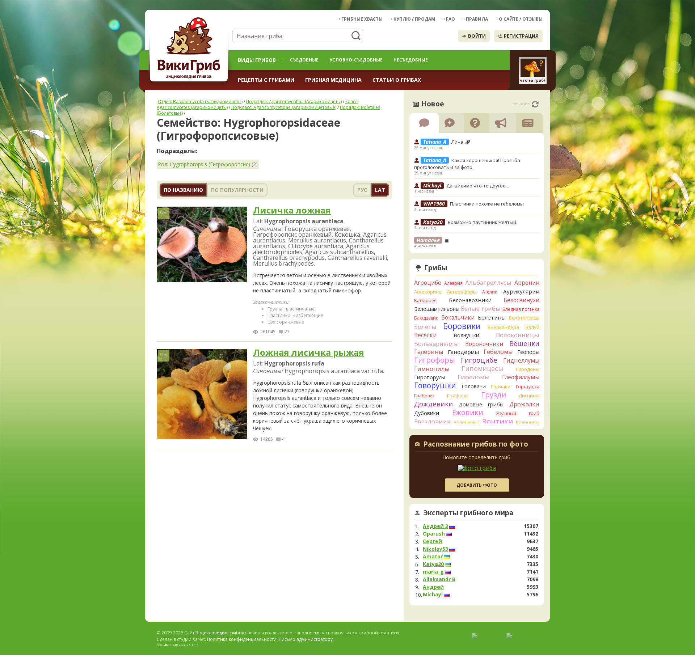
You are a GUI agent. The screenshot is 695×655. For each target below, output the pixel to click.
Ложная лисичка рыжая (308, 352)
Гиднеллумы (521, 360)
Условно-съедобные (356, 60)
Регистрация (521, 36)
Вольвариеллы (436, 343)
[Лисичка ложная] (202, 245)
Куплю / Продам (414, 19)
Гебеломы (498, 352)
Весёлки (425, 335)
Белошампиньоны (436, 308)
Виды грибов (257, 59)
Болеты (425, 326)
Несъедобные (410, 60)
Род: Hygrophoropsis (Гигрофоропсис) (204, 164)
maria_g (433, 571)
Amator (433, 556)
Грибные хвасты (362, 19)
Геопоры (528, 351)
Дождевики (433, 403)
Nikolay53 (435, 549)
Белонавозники (470, 300)
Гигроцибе (479, 359)
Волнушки (466, 335)
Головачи (474, 386)
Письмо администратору (306, 639)
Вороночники (484, 344)
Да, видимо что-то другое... (477, 185)
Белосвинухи (521, 300)
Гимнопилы (431, 369)
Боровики (462, 326)
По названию (183, 189)
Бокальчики (458, 317)
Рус (362, 189)
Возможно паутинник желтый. (482, 222)
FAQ (450, 19)
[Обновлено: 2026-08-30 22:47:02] (535, 104)
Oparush (434, 533)
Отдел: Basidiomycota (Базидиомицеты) (200, 101)
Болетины (492, 317)
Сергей (432, 541)
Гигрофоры (434, 360)
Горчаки (500, 386)
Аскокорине (428, 291)
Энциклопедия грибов (219, 633)
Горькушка (527, 387)
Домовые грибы (481, 404)
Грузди (493, 395)
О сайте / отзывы (521, 19)
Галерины (428, 352)
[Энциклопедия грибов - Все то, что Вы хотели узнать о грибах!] (190, 49)
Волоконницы (517, 335)
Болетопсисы (524, 317)
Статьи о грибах (396, 79)
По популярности (237, 189)
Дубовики (426, 413)
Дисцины (528, 395)
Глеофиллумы (520, 377)
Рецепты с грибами (266, 79)
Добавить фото (476, 485)
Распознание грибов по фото (476, 445)
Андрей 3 (435, 526)
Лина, (458, 142)
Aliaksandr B (439, 579)
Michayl (433, 594)
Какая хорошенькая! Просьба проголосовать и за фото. (467, 164)
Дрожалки (524, 404)
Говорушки (435, 385)
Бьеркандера (503, 327)
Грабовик (424, 396)
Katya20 (433, 564)
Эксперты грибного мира (468, 512)
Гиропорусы (429, 377)
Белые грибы (481, 308)
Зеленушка (467, 422)
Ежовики (467, 412)
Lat (380, 189)
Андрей (433, 587)
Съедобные (304, 60)
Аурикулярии (521, 291)
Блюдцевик (426, 318)
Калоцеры (527, 422)
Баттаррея (425, 300)
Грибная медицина (333, 79)
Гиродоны (527, 369)
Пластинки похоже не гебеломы (487, 203)
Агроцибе (427, 283)
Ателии (490, 292)
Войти (477, 36)
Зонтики (497, 421)
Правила (477, 19)
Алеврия (453, 283)
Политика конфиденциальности (242, 639)
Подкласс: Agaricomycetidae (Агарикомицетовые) (283, 107)
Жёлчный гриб (517, 413)
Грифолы (457, 395)
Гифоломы (474, 377)
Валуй (532, 327)
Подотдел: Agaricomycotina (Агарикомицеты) (294, 101)
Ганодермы (463, 351)
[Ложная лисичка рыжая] (202, 394)
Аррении (526, 283)
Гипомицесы (482, 368)
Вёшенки (524, 343)
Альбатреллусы (488, 282)
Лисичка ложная (292, 210)
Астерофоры (462, 291)
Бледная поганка (521, 309)
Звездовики (432, 421)
